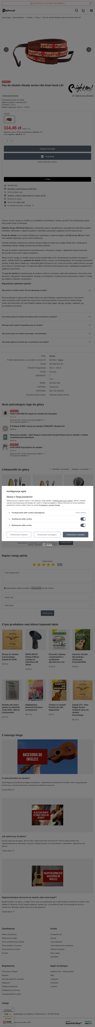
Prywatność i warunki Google (49, 505)
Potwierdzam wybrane (19, 535)
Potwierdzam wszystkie (76, 535)
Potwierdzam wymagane (47, 535)
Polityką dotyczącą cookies (63, 501)
